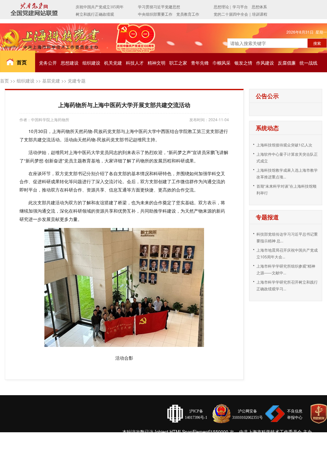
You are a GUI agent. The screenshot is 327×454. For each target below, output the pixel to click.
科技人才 (135, 62)
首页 (22, 62)
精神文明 (156, 62)
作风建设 (265, 62)
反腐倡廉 (287, 62)
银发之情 (243, 62)
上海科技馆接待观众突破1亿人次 (284, 144)
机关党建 (113, 62)
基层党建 (51, 80)
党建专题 (77, 80)
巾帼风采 (222, 62)
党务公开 (48, 62)
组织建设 (91, 62)
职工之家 (178, 62)
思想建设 (70, 62)
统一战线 (308, 62)
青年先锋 (200, 62)
